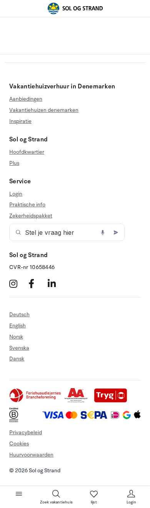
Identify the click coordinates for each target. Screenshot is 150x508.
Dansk (16, 358)
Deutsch (19, 314)
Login (15, 194)
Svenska (19, 348)
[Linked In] (56, 283)
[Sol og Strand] (75, 8)
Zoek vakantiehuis (56, 502)
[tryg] (113, 401)
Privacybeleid (25, 432)
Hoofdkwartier (26, 152)
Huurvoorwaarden (31, 454)
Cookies (19, 443)
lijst (94, 502)
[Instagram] (18, 283)
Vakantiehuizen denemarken (43, 110)
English (17, 325)
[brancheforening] (35, 401)
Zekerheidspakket (30, 215)
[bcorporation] (15, 420)
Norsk (16, 336)
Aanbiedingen (25, 99)
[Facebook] (37, 283)
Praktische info (27, 204)
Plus (14, 163)
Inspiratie (20, 121)
